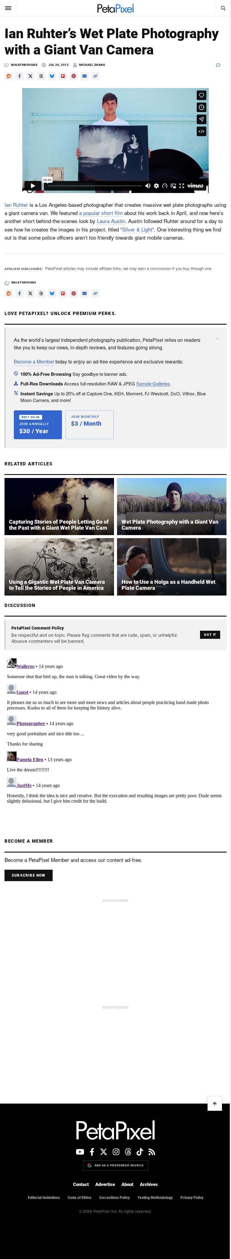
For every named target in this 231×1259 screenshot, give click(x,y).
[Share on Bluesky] (52, 76)
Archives (149, 1184)
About (127, 1184)
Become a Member (34, 361)
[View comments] (221, 65)
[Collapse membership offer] (217, 339)
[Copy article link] (95, 76)
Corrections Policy (114, 1198)
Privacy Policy (191, 1198)
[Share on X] (30, 76)
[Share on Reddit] (9, 76)
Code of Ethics (79, 1198)
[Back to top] (215, 1103)
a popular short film (101, 212)
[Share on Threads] (41, 76)
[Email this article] (84, 76)
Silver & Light (137, 229)
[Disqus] (115, 731)
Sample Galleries (153, 383)
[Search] (223, 8)
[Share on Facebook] (19, 76)
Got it (210, 635)
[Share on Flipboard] (63, 76)
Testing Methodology (155, 1198)
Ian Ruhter (16, 204)
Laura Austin (111, 221)
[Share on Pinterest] (73, 76)
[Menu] (8, 8)
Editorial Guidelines (44, 1198)
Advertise (105, 1184)
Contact (81, 1184)
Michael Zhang (92, 64)
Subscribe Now (28, 875)
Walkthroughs (24, 64)
